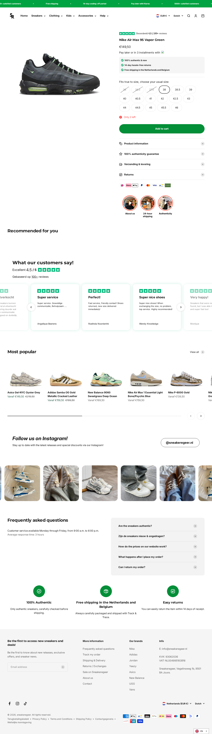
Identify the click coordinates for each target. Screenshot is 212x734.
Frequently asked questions (98, 648)
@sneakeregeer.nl (179, 442)
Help (102, 15)
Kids (69, 15)
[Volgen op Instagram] (17, 703)
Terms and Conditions (61, 719)
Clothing (54, 15)
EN (201, 731)
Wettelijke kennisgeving (19, 722)
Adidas (133, 654)
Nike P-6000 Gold (178, 392)
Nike (132, 648)
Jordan (133, 660)
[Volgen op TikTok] (25, 703)
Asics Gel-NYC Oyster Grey (23, 392)
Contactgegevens (104, 719)
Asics (132, 672)
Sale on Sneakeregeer (95, 672)
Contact (87, 683)
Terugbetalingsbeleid (18, 719)
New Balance (136, 677)
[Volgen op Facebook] (9, 703)
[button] (31, 307)
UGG (132, 683)
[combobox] (201, 731)
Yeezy (132, 666)
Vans (132, 689)
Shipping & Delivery (94, 660)
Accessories (85, 15)
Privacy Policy (39, 719)
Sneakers (36, 15)
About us (88, 677)
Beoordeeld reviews (151, 33)
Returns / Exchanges (94, 666)
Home (24, 15)
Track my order (91, 654)
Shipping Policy (84, 719)
